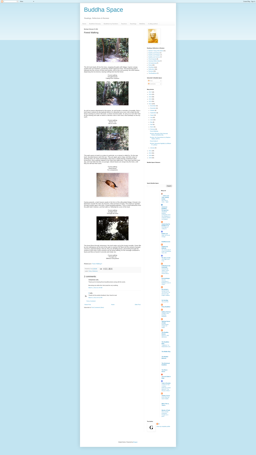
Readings (151, 67)
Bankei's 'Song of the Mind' (155, 51)
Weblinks (142, 23)
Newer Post (87, 304)
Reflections (95, 271)
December (153, 105)
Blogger (135, 442)
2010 (150, 153)
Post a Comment (91, 301)
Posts (151, 81)
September (153, 113)
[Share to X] (108, 269)
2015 (150, 97)
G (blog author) (153, 23)
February (152, 129)
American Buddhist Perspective (165, 208)
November (153, 108)
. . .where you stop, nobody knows (165, 197)
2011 (150, 151)
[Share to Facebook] (110, 269)
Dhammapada (152, 59)
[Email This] (104, 269)
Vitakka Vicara (166, 395)
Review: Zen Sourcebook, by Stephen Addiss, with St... (160, 138)
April (151, 124)
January (152, 148)
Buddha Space (103, 9)
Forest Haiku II (154, 141)
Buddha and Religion (154, 55)
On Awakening (152, 63)
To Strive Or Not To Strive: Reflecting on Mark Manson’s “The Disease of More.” (166, 387)
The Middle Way (166, 351)
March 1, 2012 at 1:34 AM (95, 287)
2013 (150, 101)
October (152, 110)
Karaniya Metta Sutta (154, 61)
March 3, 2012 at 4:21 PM (95, 297)
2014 (150, 99)
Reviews (150, 71)
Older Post (137, 304)
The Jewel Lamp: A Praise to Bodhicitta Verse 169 (166, 251)
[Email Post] (100, 268)
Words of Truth (166, 410)
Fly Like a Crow (166, 257)
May (151, 122)
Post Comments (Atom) (97, 307)
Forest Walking (154, 131)
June (151, 119)
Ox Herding (165, 300)
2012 (150, 103)
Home (84, 23)
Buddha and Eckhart (154, 53)
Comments (152, 84)
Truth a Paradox (166, 383)
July (151, 117)
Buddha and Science (154, 57)
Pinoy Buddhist (166, 307)
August (152, 115)
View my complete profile (163, 426)
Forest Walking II (97, 263)
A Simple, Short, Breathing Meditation (165, 315)
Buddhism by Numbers (111, 23)
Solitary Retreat (166, 312)
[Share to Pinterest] (112, 269)
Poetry (90, 271)
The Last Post (165, 301)
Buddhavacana (166, 241)
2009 (150, 155)
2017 (150, 92)
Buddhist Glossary (95, 23)
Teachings (133, 23)
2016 (150, 94)
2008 (150, 157)
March (152, 127)
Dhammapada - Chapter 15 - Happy (165, 326)
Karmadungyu (166, 278)
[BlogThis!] (106, 269)
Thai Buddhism (152, 73)
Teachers (124, 23)
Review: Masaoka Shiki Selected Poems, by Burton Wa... (159, 134)
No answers (165, 289)
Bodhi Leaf (165, 233)
